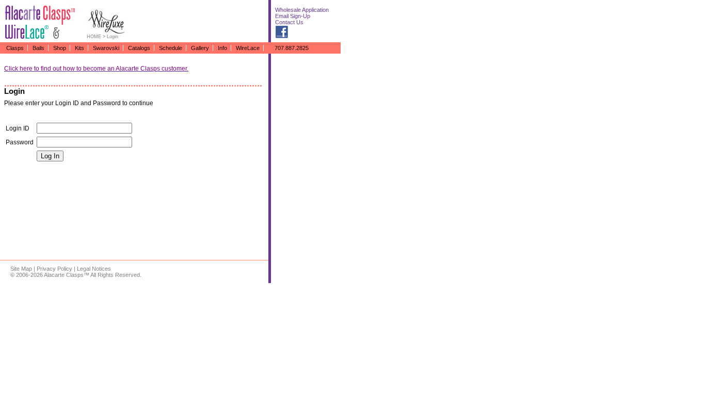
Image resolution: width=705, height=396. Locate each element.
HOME (94, 36)
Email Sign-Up (292, 16)
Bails (38, 48)
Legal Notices (94, 269)
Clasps (15, 48)
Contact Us (289, 22)
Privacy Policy (54, 269)
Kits (79, 48)
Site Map (21, 269)
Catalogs (139, 48)
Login (112, 36)
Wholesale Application (302, 10)
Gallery (200, 48)
